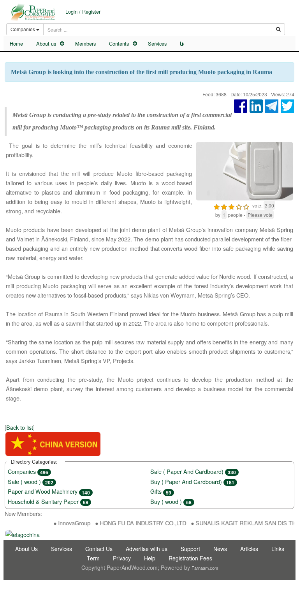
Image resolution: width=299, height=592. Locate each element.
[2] (224, 206)
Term (93, 558)
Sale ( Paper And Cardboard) (193, 471)
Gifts (160, 491)
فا (182, 43)
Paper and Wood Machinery (49, 491)
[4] (239, 206)
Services (157, 43)
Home (16, 43)
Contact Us (99, 549)
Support (190, 549)
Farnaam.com (205, 568)
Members (85, 43)
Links (277, 549)
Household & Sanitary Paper (48, 501)
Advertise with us (146, 549)
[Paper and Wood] (33, 12)
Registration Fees (190, 558)
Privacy (122, 558)
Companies (28, 471)
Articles (249, 549)
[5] (246, 206)
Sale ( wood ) (30, 481)
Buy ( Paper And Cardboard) (192, 481)
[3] (231, 206)
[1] (217, 206)
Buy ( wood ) (171, 501)
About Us (26, 549)
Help (149, 558)
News (220, 549)
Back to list (19, 427)
